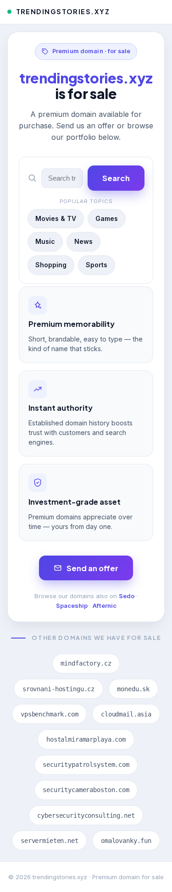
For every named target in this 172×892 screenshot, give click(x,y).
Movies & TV (55, 218)
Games (106, 218)
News (83, 241)
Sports (96, 265)
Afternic (105, 605)
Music (45, 241)
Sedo (127, 596)
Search (116, 178)
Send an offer (92, 568)
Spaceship (72, 605)
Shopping (51, 265)
